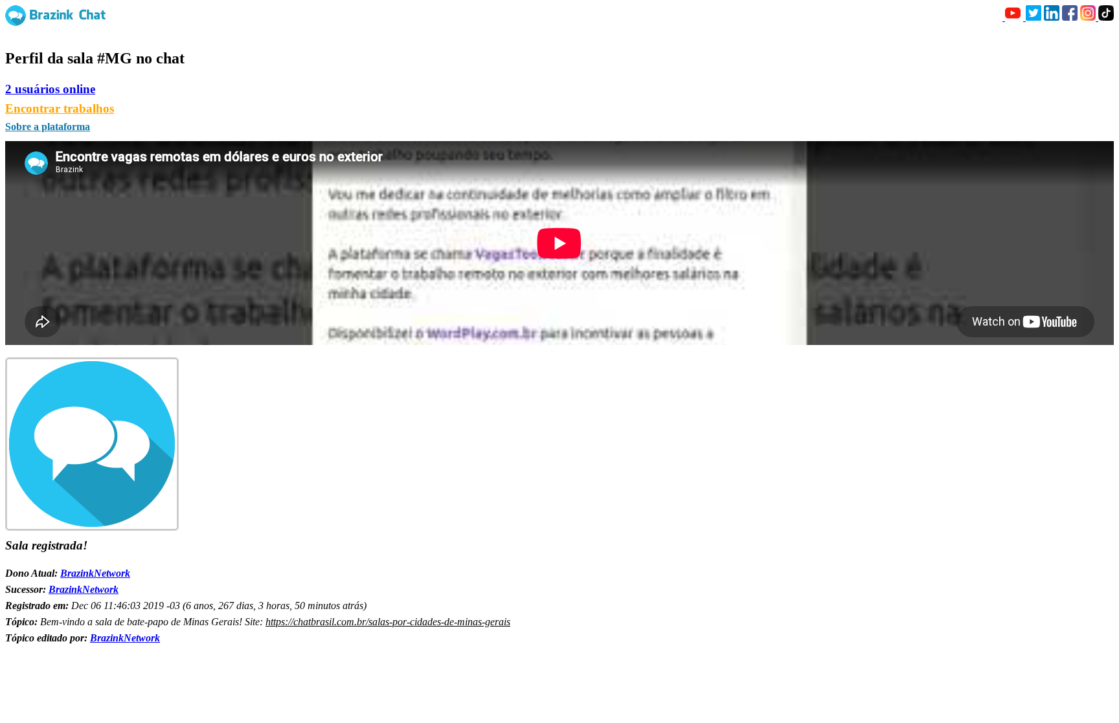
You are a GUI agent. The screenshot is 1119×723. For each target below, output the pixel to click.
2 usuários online (50, 89)
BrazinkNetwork (95, 573)
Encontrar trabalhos (59, 108)
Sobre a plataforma (47, 126)
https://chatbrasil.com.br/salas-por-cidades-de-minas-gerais (388, 621)
